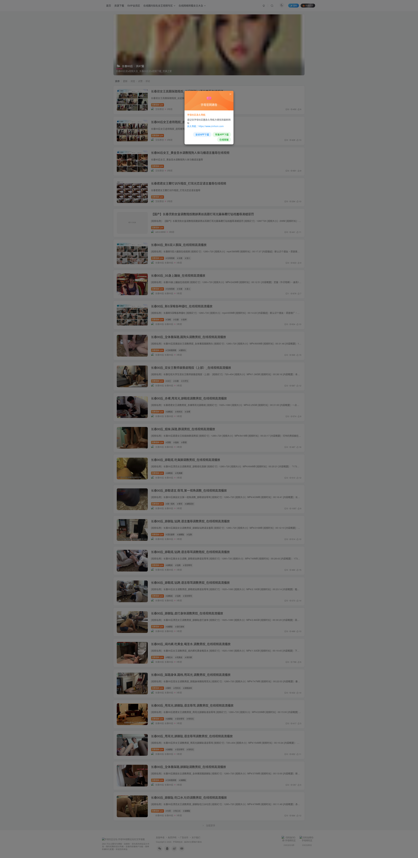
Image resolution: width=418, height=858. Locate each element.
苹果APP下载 (222, 134)
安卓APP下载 (202, 134)
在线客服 (224, 139)
